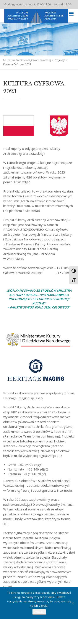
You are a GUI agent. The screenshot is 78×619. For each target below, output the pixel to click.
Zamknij (39, 612)
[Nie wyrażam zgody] (72, 603)
